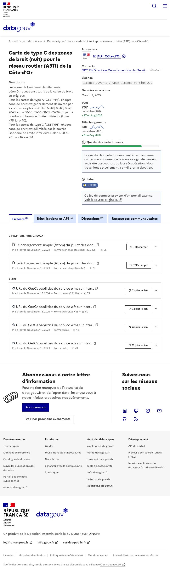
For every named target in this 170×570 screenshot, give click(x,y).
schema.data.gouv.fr (15, 487)
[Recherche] (154, 6)
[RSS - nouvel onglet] (136, 419)
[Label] (83, 179)
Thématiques (11, 446)
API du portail (136, 446)
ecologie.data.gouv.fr (99, 466)
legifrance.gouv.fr (15, 542)
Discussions (92, 218)
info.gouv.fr (46, 542)
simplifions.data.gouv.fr (100, 446)
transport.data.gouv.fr (100, 459)
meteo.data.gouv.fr (98, 453)
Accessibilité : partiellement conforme (135, 555)
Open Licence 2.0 (110, 564)
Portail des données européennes (15, 479)
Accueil (13, 41)
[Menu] (165, 6)
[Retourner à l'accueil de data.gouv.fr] (19, 27)
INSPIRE (91, 185)
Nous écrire (52, 459)
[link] (138, 247)
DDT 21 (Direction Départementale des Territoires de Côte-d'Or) (115, 70)
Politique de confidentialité (66, 555)
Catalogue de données (16, 459)
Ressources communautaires (135, 218)
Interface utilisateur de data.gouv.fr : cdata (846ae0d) (146, 465)
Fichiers (20, 218)
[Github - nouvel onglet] (124, 419)
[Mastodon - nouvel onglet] (136, 411)
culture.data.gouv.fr (98, 479)
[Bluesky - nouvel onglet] (148, 411)
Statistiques (52, 472)
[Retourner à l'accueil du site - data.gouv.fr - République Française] (52, 515)
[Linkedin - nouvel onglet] (124, 411)
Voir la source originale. (101, 200)
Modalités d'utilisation (32, 555)
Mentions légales (98, 555)
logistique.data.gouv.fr (100, 486)
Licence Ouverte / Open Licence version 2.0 (117, 82)
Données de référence (16, 453)
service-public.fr (74, 542)
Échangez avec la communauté (63, 466)
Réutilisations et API (55, 218)
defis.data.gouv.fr (97, 472)
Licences (8, 555)
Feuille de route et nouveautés (63, 453)
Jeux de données (32, 41)
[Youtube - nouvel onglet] (159, 411)
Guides (49, 446)
